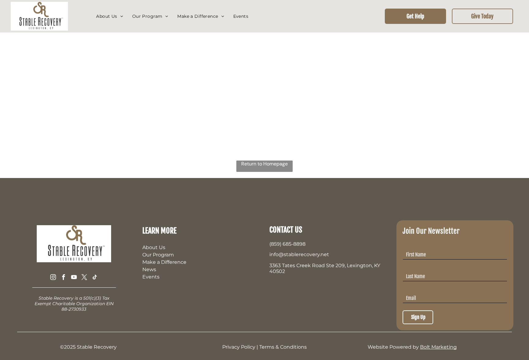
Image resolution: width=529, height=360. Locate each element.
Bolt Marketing (438, 347)
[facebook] (63, 278)
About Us (153, 247)
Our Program (158, 255)
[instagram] (53, 278)
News (149, 269)
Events (150, 277)
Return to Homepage (264, 164)
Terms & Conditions (283, 347)
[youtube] (73, 278)
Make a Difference (164, 262)
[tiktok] (94, 278)
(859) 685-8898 (287, 244)
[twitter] (84, 278)
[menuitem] (109, 16)
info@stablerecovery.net (299, 254)
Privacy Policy (238, 347)
